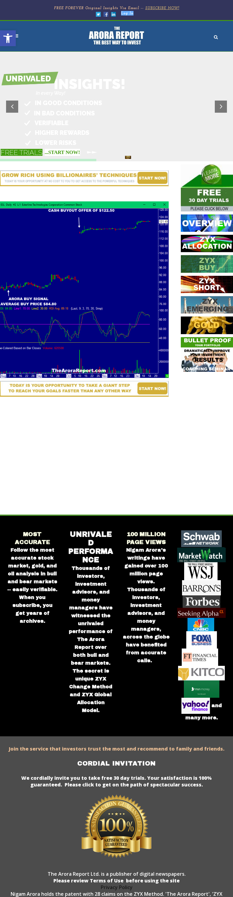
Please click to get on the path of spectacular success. (134, 784)
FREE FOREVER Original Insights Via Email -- (116, 8)
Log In (127, 13)
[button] (8, 38)
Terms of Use (106, 880)
